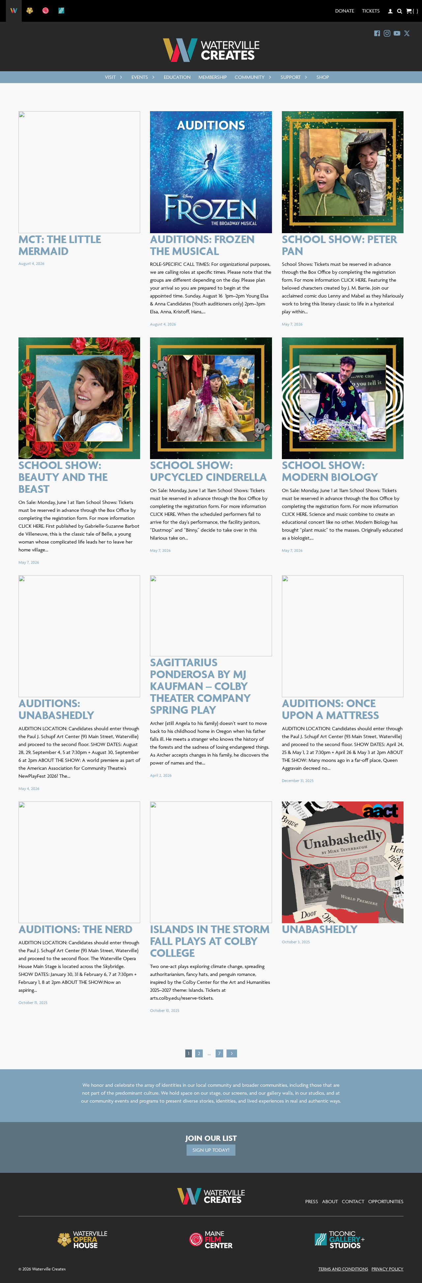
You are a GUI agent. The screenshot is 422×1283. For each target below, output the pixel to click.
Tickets (371, 11)
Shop (322, 77)
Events (140, 77)
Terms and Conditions (343, 1268)
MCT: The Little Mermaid (59, 245)
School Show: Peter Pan (339, 245)
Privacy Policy (388, 1268)
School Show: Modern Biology (330, 471)
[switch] (120, 77)
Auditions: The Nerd (75, 929)
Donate (344, 11)
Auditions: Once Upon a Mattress (330, 709)
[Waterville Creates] (211, 50)
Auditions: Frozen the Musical (202, 245)
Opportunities (386, 1201)
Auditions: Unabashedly (56, 709)
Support (291, 77)
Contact (353, 1201)
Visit (110, 77)
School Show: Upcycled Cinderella (208, 471)
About (330, 1201)
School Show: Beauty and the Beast (62, 477)
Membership (212, 77)
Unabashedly (320, 929)
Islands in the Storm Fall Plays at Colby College (210, 941)
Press (311, 1201)
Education (177, 77)
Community (250, 77)
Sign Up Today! (211, 1150)
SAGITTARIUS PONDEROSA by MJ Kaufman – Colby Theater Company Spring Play (200, 686)
